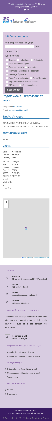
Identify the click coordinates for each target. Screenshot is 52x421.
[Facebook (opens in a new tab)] (25, 9)
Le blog (10, 390)
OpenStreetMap (36, 257)
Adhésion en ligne (19, 338)
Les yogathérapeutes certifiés (25, 411)
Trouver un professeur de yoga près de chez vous (26, 413)
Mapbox (30, 257)
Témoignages (12, 377)
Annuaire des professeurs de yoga (20, 352)
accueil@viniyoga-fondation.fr (25, 295)
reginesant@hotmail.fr (18, 110)
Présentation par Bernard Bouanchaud (22, 369)
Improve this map (44, 257)
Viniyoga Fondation (20, 303)
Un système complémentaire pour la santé (23, 373)
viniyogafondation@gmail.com (22, 4)
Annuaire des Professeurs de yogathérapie (23, 356)
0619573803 (18, 107)
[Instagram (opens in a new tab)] (28, 9)
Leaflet (24, 257)
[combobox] (19, 46)
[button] (26, 228)
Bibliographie (12, 394)
